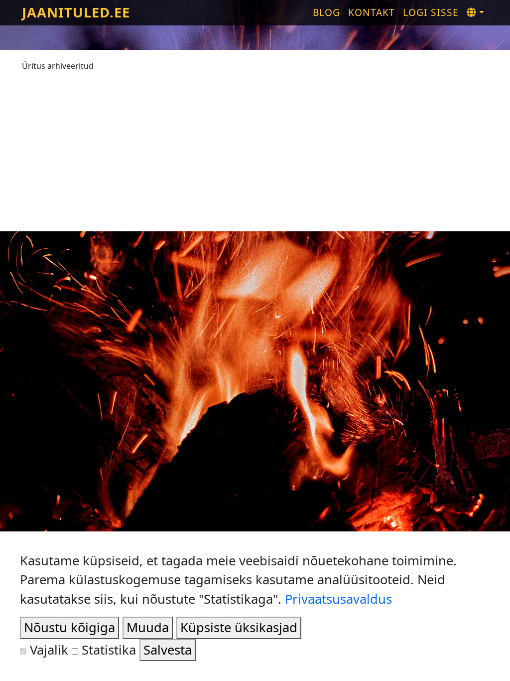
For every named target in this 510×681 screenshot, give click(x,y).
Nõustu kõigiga (69, 627)
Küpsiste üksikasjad (238, 627)
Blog (326, 12)
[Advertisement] (255, 146)
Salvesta (167, 650)
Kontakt (371, 12)
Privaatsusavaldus (338, 599)
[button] (475, 12)
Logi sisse (431, 12)
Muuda (148, 627)
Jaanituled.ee (76, 12)
